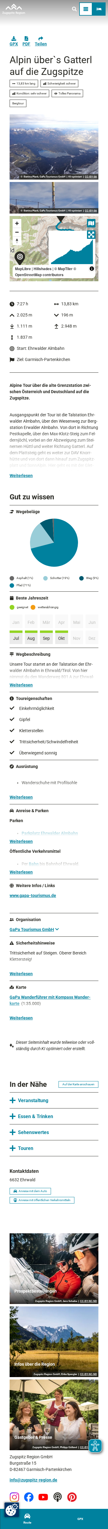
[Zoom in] (17, 223)
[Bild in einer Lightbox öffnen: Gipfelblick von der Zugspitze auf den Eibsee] (54, 147)
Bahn (34, 864)
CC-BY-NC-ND (88, 1301)
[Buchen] (99, 9)
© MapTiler (63, 268)
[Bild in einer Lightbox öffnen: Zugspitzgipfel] (54, 198)
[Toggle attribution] (91, 268)
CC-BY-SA (91, 177)
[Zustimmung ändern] (11, 1510)
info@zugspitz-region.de (33, 1480)
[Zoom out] (17, 232)
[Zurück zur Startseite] (13, 9)
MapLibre (23, 268)
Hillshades (43, 268)
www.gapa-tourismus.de (33, 895)
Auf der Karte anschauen (78, 1084)
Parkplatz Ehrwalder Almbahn (50, 833)
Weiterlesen (21, 475)
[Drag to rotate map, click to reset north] (17, 240)
